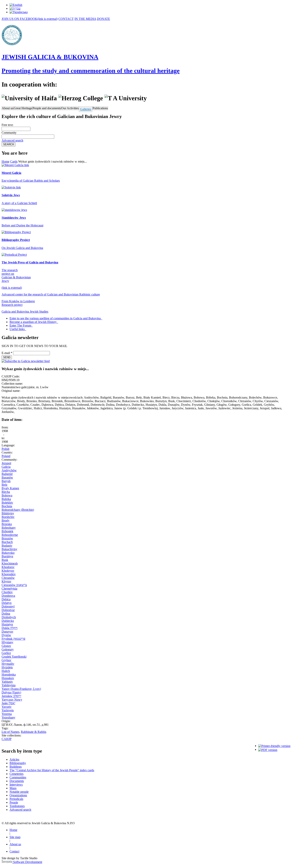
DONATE (103, 18)
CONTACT (66, 18)
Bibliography (18, 763)
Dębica (6, 599)
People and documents (47, 108)
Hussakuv (8, 678)
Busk (5, 560)
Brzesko (7, 524)
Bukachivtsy (9, 549)
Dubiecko (8, 620)
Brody (6, 520)
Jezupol (6, 463)
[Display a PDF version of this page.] (267, 749)
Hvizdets (7, 667)
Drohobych (9, 617)
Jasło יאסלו (8, 703)
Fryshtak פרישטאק (13, 638)
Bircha (6, 491)
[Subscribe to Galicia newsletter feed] (26, 361)
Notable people (19, 791)
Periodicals (16, 799)
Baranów (7, 477)
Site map (15, 837)
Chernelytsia (9, 588)
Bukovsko (8, 552)
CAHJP (7, 739)
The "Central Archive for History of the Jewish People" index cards (52, 770)
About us (7, 108)
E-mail (7, 353)
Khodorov (8, 567)
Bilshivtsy (8, 513)
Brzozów (7, 538)
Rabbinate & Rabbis (33, 731)
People (14, 802)
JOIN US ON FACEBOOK (30, 18)
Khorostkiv (9, 574)
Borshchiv (8, 517)
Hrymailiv (8, 663)
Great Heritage (23, 108)
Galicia (6, 466)
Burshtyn (7, 556)
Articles (14, 759)
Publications (100, 108)
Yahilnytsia (8, 685)
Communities (18, 777)
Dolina (6, 613)
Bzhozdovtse (10, 534)
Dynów (6, 635)
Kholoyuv (8, 570)
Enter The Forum (21, 325)
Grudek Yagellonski (14, 656)
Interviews (16, 784)
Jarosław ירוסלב (11, 696)
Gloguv (6, 646)
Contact (14, 851)
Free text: (7, 125)
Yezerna (7, 714)
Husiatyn (7, 624)
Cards (13, 161)
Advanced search (12, 140)
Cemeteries (16, 773)
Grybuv (6, 660)
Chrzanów (8, 577)
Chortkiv (7, 592)
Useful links (17, 329)
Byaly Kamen (10, 488)
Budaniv (7, 545)
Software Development (27, 862)
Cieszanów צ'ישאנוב (14, 585)
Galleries (85, 109)
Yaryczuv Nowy (12, 699)
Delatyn (7, 603)
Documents (17, 781)
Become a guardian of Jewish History (33, 322)
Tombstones (17, 806)
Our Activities (70, 108)
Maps (13, 788)
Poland (6, 456)
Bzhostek (7, 531)
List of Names (10, 731)
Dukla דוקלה (9, 628)
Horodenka (9, 674)
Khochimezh (10, 563)
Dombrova (8, 595)
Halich (6, 671)
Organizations (18, 795)
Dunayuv (7, 631)
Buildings (16, 766)
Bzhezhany (9, 527)
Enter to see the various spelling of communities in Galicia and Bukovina (56, 318)
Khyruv (6, 581)
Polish (5, 449)
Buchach (7, 542)
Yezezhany (8, 717)
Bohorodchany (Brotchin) (18, 509)
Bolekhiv (7, 502)
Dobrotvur (8, 610)
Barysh (6, 481)
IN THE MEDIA (85, 18)
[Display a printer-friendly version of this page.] (274, 745)
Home (5, 161)
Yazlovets (8, 710)
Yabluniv (7, 681)
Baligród (7, 474)
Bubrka (6, 499)
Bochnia (7, 506)
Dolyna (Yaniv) (11, 692)
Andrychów (9, 470)
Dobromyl (8, 606)
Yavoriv (7, 706)
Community (9, 132)
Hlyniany (7, 642)
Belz (4, 484)
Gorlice (6, 653)
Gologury (8, 649)
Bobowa (7, 495)
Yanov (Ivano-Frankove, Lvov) (21, 688)
